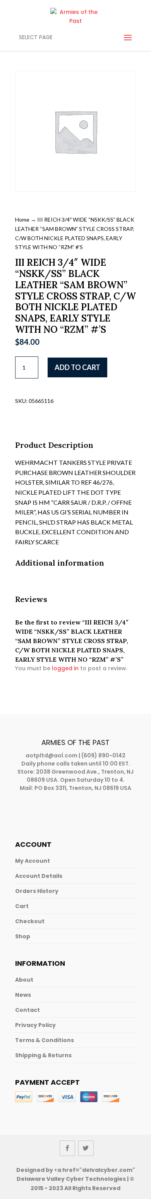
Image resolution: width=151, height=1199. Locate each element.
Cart (22, 906)
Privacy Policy (35, 1025)
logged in (65, 668)
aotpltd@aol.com (51, 755)
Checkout (30, 921)
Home (22, 219)
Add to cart (77, 367)
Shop (22, 936)
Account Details (38, 876)
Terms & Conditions (44, 1040)
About (24, 980)
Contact (27, 1010)
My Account (32, 861)
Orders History (36, 891)
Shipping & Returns (43, 1055)
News (23, 995)
